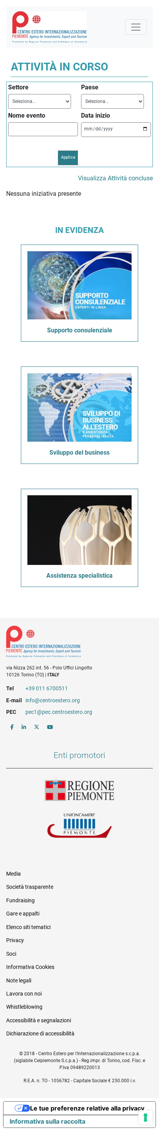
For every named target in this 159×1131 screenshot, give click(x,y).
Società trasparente (29, 887)
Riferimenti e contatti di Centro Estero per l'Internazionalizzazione (72, 643)
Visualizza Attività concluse (115, 178)
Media (13, 874)
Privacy (15, 940)
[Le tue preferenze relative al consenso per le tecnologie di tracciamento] (145, 1117)
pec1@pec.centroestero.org (58, 712)
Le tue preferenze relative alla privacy (87, 1108)
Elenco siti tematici (28, 927)
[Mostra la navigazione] (136, 27)
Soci (11, 954)
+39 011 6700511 (46, 688)
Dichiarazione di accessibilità (40, 1033)
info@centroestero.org (52, 700)
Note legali (18, 980)
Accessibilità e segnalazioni (38, 1020)
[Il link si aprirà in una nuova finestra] (12, 727)
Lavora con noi (24, 994)
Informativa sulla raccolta (47, 1121)
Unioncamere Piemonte (79, 826)
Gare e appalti (22, 913)
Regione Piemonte (79, 790)
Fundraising (20, 900)
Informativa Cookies (30, 967)
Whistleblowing (24, 1007)
